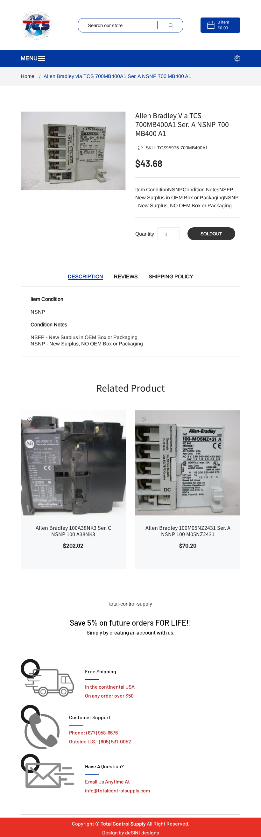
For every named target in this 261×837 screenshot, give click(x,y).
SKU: (177, 147)
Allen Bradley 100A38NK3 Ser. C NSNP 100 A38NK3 (73, 531)
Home (27, 76)
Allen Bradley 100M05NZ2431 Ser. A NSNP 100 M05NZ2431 (187, 531)
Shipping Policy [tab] (171, 276)
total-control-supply (130, 603)
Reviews (126, 276)
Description (85, 276)
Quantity (144, 234)
